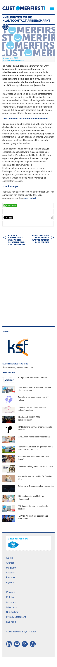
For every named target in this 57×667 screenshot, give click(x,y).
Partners (10, 577)
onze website (30, 198)
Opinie (9, 558)
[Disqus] (28, 287)
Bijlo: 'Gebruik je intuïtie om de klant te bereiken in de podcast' (40, 239)
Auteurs (10, 573)
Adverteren (12, 607)
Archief (10, 563)
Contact (10, 592)
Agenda (10, 582)
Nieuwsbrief (12, 612)
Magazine (11, 568)
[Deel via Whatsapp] (28, 205)
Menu (51, 8)
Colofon (10, 597)
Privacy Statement (16, 617)
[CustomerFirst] (23, 8)
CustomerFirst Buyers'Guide (21, 632)
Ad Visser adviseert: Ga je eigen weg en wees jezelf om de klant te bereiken (17, 240)
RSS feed (11, 622)
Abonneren (12, 602)
